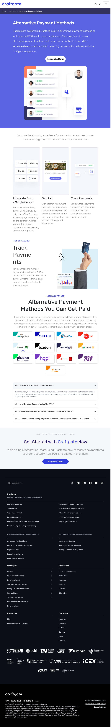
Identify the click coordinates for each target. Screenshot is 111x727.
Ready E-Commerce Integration (71, 550)
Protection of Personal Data (95, 700)
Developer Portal (13, 580)
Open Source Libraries (15, 576)
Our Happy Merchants (67, 571)
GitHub (10, 571)
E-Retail (62, 584)
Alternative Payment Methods (70, 513)
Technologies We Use (15, 597)
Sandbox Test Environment (17, 584)
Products (12, 11)
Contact (62, 641)
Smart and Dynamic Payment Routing (21, 526)
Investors (62, 623)
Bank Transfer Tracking (16, 558)
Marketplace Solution (67, 541)
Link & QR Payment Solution (69, 517)
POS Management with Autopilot (19, 545)
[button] (106, 4)
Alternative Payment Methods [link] (30, 11)
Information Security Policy (95, 704)
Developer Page (13, 606)
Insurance (62, 580)
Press (61, 636)
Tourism (62, 589)
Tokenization (12, 509)
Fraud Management (14, 517)
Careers (62, 632)
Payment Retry (13, 550)
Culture (61, 628)
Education (62, 593)
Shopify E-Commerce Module (70, 545)
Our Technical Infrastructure (17, 602)
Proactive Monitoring (15, 554)
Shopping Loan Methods (68, 521)
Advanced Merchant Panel (17, 541)
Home (4, 11)
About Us (62, 619)
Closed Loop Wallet (14, 513)
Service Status (12, 593)
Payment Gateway (14, 504)
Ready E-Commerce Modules (18, 589)
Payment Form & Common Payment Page (23, 521)
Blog (9, 619)
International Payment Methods (71, 504)
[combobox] (98, 4)
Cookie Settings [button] (100, 707)
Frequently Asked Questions (17, 623)
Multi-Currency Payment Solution (71, 509)
